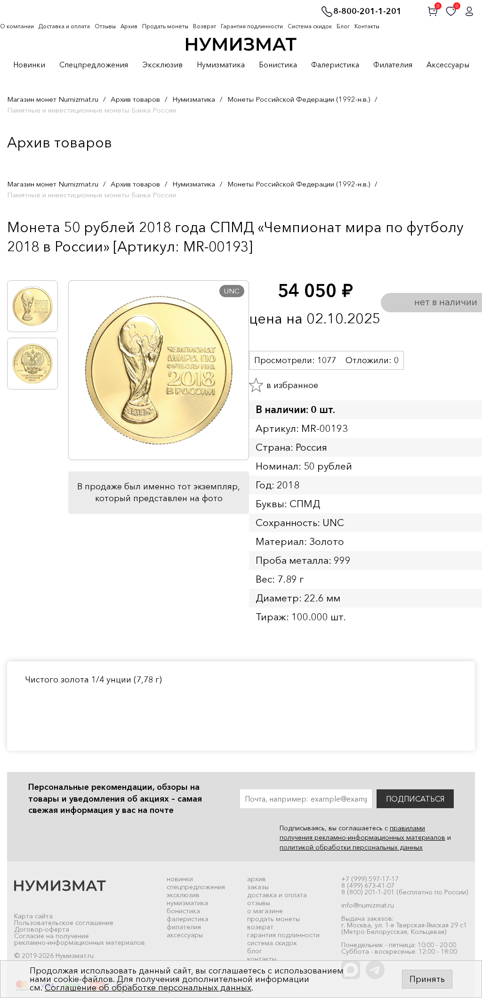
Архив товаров (135, 99)
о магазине (265, 911)
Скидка (28, 266)
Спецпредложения (93, 65)
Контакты (366, 26)
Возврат (204, 26)
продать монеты (273, 919)
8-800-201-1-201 (367, 11)
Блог (343, 26)
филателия (184, 927)
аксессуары (185, 935)
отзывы (258, 903)
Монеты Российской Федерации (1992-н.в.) (298, 99)
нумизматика (187, 903)
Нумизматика (221, 65)
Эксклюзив (162, 65)
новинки (180, 879)
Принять (427, 979)
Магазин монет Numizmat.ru (52, 99)
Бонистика (278, 65)
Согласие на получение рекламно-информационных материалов (79, 939)
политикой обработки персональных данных (351, 847)
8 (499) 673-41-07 (367, 885)
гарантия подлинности (283, 935)
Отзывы (105, 26)
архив (256, 879)
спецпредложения (196, 887)
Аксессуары (447, 65)
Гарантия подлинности (252, 26)
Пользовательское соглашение (63, 922)
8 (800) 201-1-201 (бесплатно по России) (404, 892)
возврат (260, 927)
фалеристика (188, 919)
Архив (128, 26)
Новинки (29, 65)
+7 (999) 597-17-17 (370, 879)
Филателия (392, 65)
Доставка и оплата (64, 26)
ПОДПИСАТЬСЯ (415, 798)
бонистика (183, 911)
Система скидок (310, 26)
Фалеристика (335, 65)
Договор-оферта (41, 929)
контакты (261, 959)
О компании (17, 26)
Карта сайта (33, 916)
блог (254, 951)
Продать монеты (165, 26)
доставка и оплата (277, 895)
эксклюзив (183, 895)
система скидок (272, 943)
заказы (258, 887)
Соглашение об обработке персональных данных (148, 987)
